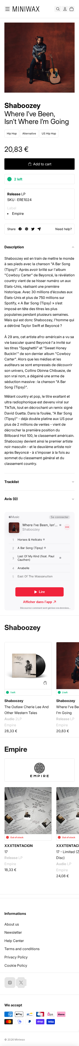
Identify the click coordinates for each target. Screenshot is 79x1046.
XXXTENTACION (18, 845)
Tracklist (11, 482)
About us (11, 924)
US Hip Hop (49, 133)
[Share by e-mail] (39, 229)
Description (14, 247)
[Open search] (57, 9)
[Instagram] (9, 982)
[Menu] (7, 9)
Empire (18, 213)
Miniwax (19, 1039)
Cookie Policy (15, 965)
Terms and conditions (22, 949)
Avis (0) (11, 499)
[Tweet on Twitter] (33, 229)
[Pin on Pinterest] (26, 229)
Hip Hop (12, 133)
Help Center (14, 940)
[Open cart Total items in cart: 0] (71, 9)
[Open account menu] (65, 9)
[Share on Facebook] (20, 229)
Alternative (29, 133)
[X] (21, 982)
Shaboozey (22, 105)
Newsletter (13, 932)
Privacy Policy (16, 957)
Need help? (63, 229)
